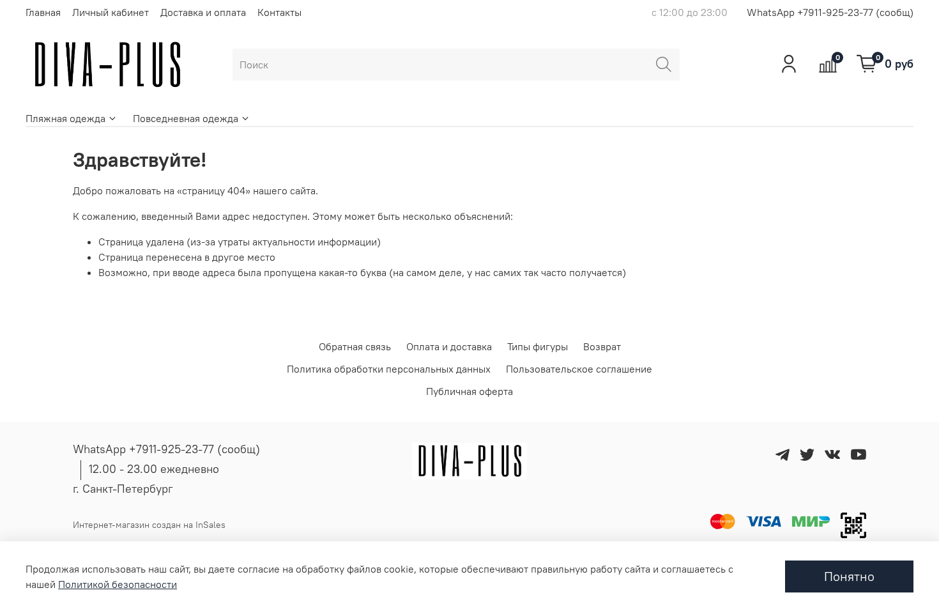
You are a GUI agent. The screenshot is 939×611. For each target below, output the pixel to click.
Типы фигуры (537, 346)
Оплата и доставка (449, 346)
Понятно (849, 576)
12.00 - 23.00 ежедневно (154, 468)
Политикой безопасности (117, 584)
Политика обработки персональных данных (389, 368)
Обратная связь (355, 346)
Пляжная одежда (65, 118)
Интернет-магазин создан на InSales (149, 524)
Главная (43, 12)
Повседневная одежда (185, 118)
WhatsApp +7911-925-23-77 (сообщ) (830, 12)
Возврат (602, 346)
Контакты (279, 12)
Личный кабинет (110, 12)
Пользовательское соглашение (579, 368)
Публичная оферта (469, 391)
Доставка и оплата (203, 12)
